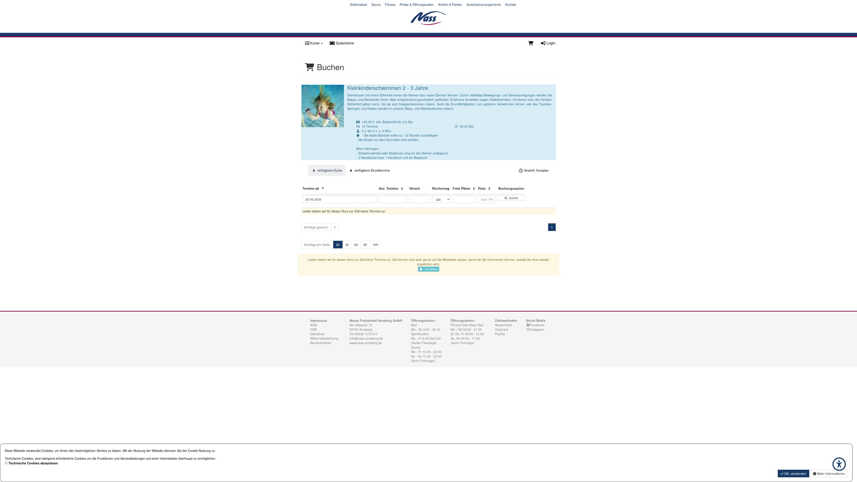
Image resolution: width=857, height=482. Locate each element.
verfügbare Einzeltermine (372, 170)
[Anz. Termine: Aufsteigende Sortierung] (402, 188)
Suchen (513, 198)
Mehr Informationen (830, 473)
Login (550, 43)
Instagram (537, 329)
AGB (313, 325)
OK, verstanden (794, 473)
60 (356, 244)
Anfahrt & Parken (450, 4)
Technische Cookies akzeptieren (33, 463)
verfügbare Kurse (329, 170)
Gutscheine (344, 43)
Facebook (537, 325)
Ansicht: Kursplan (536, 170)
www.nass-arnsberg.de (365, 343)
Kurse (314, 43)
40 (347, 244)
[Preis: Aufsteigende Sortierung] (489, 188)
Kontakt (510, 4)
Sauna (376, 4)
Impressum (318, 320)
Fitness (390, 4)
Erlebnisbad (358, 4)
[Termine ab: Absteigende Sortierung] (323, 188)
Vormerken (430, 269)
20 (338, 244)
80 (365, 244)
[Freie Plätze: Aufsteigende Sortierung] (474, 188)
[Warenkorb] (531, 43)
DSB (313, 329)
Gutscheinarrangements (484, 4)
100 (375, 244)
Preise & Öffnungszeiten (417, 4)
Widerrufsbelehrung (324, 338)
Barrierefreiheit (320, 343)
